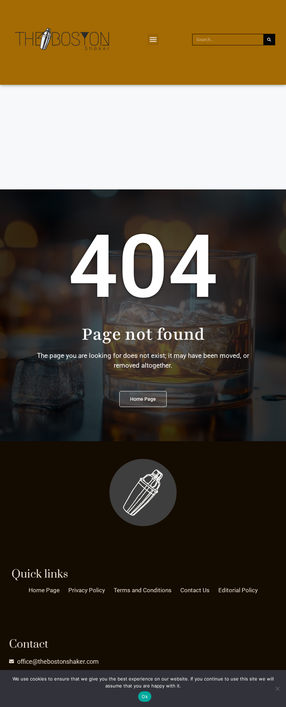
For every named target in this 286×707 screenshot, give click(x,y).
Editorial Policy (238, 590)
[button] (153, 39)
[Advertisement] (143, 137)
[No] (277, 688)
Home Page (44, 590)
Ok (145, 696)
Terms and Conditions (143, 590)
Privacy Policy (86, 590)
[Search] (269, 39)
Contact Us (195, 590)
